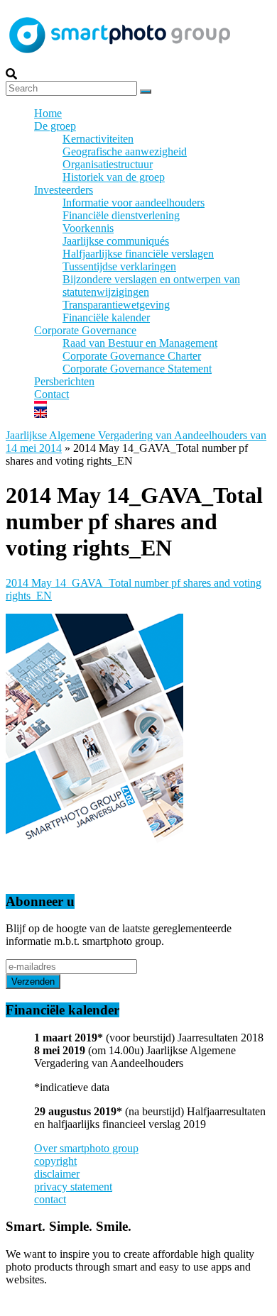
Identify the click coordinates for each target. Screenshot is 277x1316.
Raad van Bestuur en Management (140, 343)
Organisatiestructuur (108, 164)
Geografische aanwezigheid (125, 151)
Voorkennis (88, 228)
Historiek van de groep (114, 177)
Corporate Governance (85, 330)
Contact (51, 394)
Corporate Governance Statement (137, 369)
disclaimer (57, 1174)
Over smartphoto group (86, 1148)
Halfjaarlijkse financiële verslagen (138, 254)
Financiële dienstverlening (121, 215)
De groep (55, 126)
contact (50, 1199)
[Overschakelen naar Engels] (152, 413)
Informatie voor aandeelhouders (134, 203)
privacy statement (73, 1186)
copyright (55, 1161)
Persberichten (64, 381)
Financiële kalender (106, 317)
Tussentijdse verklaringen (119, 266)
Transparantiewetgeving (116, 305)
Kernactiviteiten (98, 139)
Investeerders (63, 190)
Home (48, 113)
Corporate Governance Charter (132, 356)
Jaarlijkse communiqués (116, 241)
